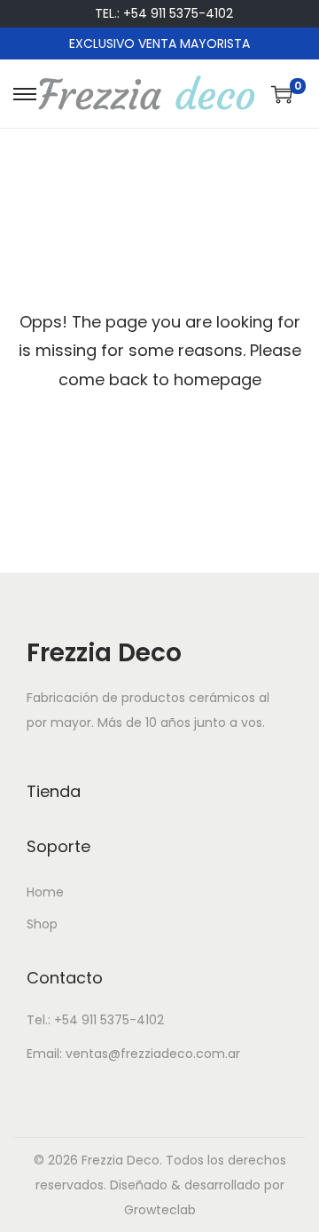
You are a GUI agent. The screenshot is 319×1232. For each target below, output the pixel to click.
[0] (281, 94)
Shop (42, 924)
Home (45, 892)
